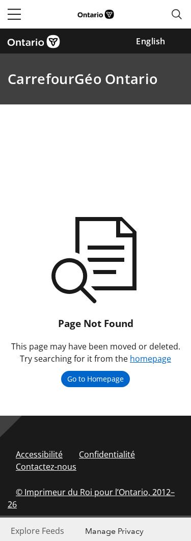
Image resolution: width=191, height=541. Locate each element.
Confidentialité (107, 454)
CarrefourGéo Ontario (82, 78)
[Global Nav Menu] (14, 14)
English (151, 41)
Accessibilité (39, 454)
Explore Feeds (37, 530)
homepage (150, 358)
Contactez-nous (46, 466)
